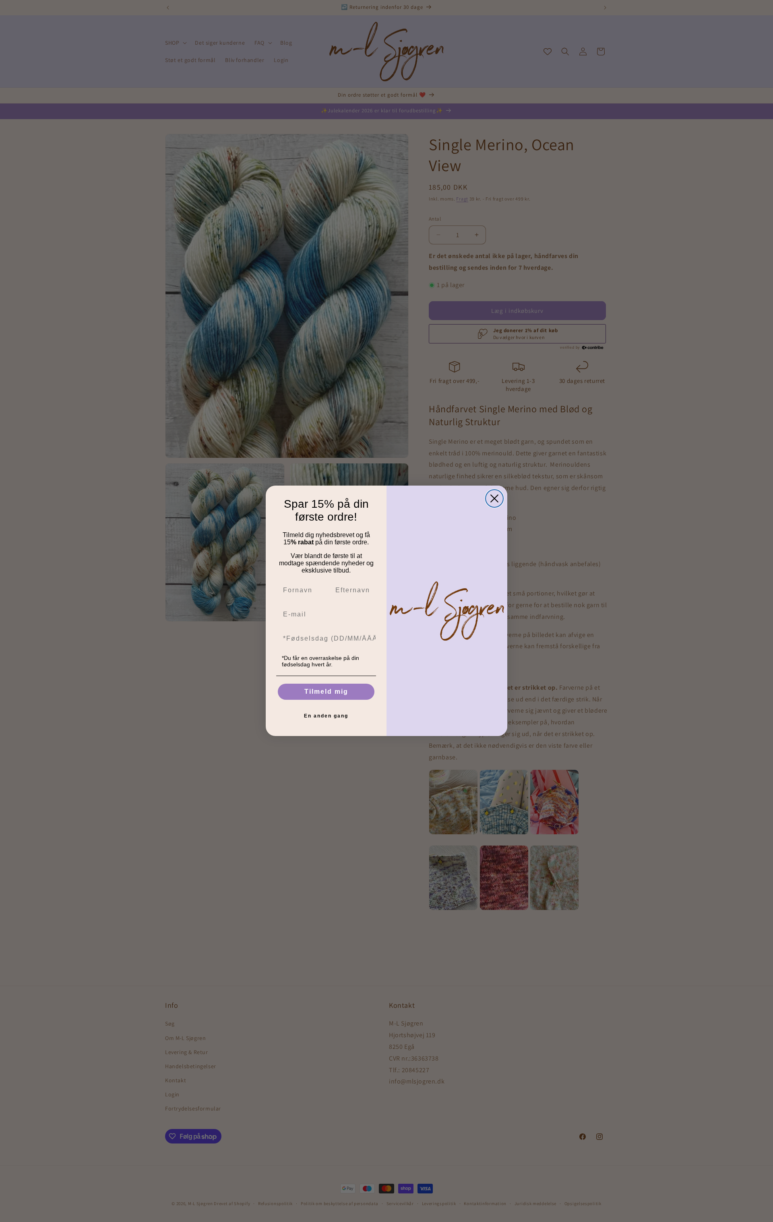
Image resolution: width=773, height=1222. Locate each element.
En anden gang (326, 716)
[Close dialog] (494, 498)
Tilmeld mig (326, 692)
